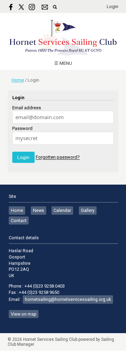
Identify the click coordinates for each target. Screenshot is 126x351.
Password (22, 128)
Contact (19, 220)
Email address (26, 107)
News (38, 210)
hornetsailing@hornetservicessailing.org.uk (68, 299)
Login (112, 6)
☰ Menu (63, 63)
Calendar (62, 210)
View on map (23, 314)
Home (18, 80)
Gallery (87, 210)
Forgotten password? (58, 157)
